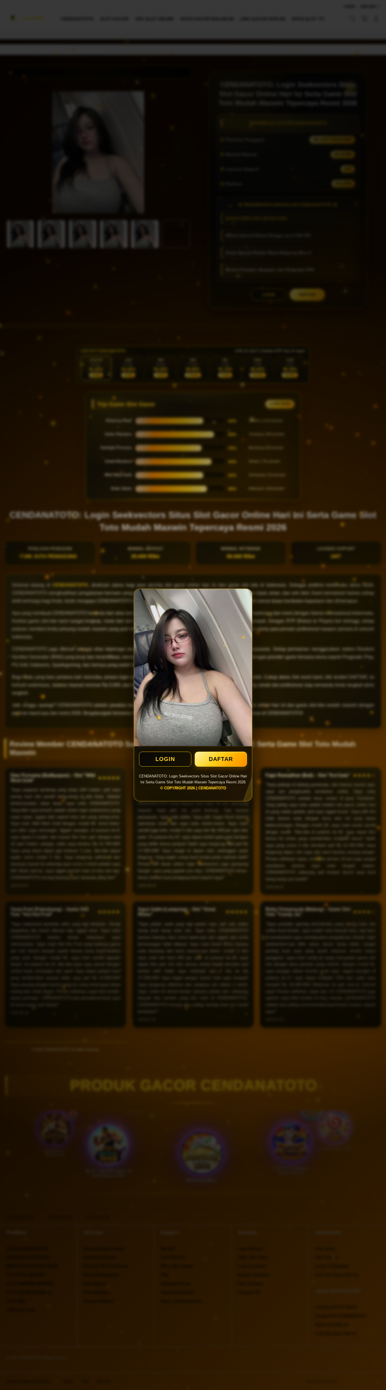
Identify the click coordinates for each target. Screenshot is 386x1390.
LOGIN (165, 759)
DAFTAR (221, 759)
